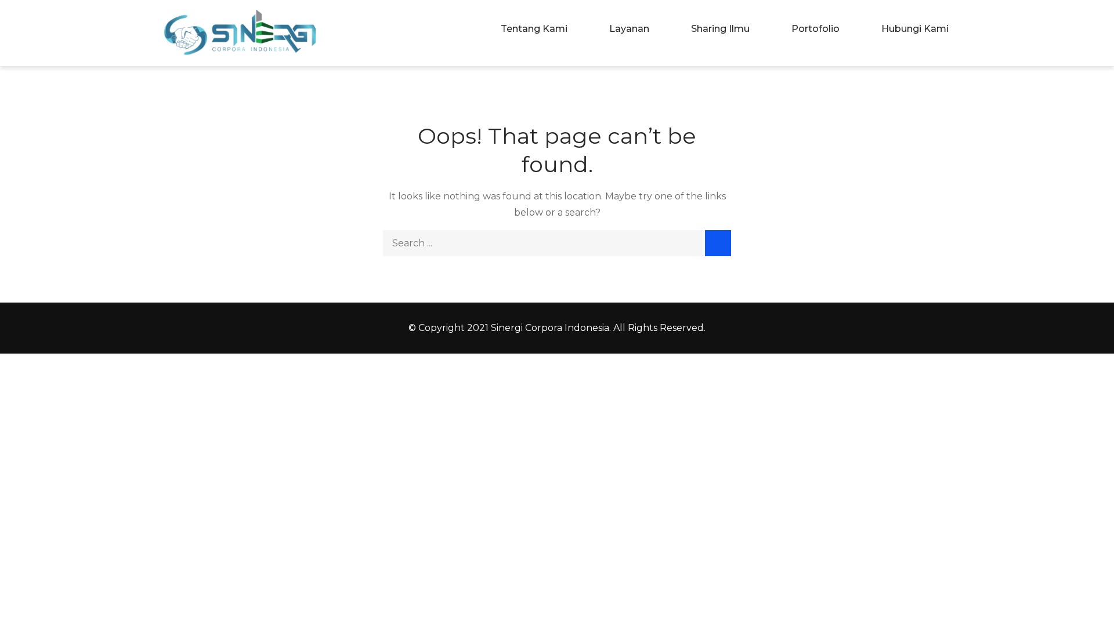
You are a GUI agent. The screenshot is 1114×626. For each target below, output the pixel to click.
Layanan (629, 28)
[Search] (718, 243)
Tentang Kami (534, 28)
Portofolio (815, 28)
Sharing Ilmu (720, 28)
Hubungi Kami (915, 28)
